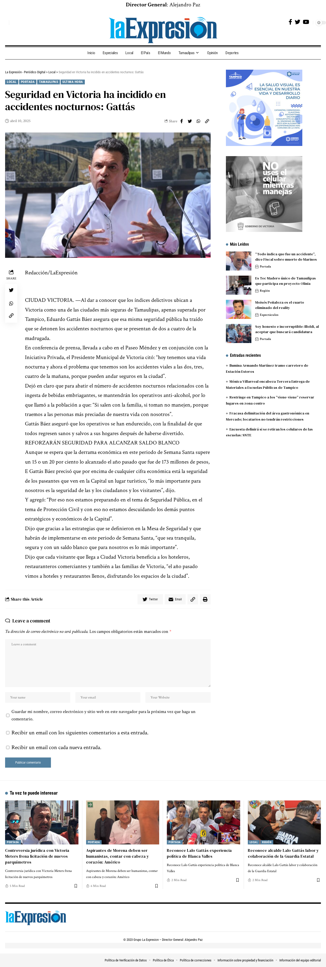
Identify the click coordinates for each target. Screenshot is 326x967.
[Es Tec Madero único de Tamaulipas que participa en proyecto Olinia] (238, 285)
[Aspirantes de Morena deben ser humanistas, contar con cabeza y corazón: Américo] (122, 822)
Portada (28, 82)
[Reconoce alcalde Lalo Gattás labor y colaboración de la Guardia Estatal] (284, 822)
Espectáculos (269, 315)
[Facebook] (290, 22)
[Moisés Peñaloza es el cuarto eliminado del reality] (238, 309)
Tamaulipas (48, 82)
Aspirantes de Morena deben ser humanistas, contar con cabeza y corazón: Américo (117, 856)
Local (12, 82)
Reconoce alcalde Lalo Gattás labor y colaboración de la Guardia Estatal (283, 853)
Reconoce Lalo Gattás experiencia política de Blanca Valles (199, 853)
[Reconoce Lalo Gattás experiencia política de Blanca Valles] (203, 822)
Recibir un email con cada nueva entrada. (56, 747)
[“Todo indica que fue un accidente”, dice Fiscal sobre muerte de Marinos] (238, 261)
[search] (3, 22)
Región (265, 291)
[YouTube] (306, 22)
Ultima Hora (72, 82)
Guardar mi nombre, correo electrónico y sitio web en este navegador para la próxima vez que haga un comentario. (103, 715)
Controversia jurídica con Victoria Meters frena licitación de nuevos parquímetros (37, 856)
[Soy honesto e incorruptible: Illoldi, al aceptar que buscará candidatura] (238, 333)
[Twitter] (297, 22)
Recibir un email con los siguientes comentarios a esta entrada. (79, 732)
